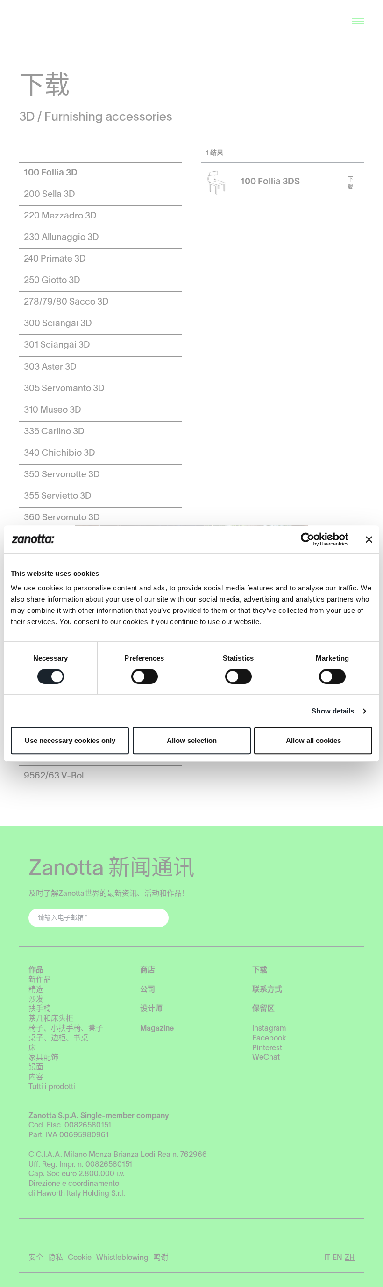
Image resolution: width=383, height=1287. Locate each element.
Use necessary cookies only (70, 740)
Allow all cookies (313, 740)
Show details (333, 711)
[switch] (144, 676)
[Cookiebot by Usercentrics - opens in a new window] (307, 539)
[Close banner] (369, 539)
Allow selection (192, 740)
